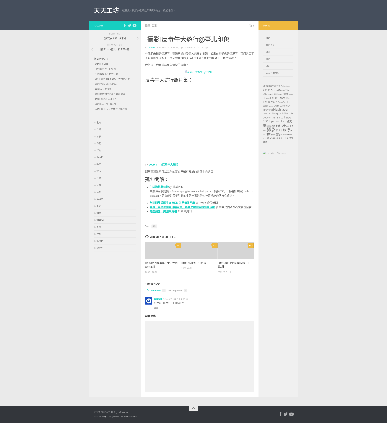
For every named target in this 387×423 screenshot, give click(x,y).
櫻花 (277, 134)
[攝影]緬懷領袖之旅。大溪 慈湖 (109, 94)
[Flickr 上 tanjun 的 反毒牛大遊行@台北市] (199, 72)
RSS (270, 114)
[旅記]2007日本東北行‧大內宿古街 (112, 79)
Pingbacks (179, 290)
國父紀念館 (271, 126)
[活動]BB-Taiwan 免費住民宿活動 (110, 109)
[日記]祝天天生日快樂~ (105, 68)
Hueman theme (130, 416)
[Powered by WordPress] (105, 417)
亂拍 (98, 122)
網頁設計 (158, 299)
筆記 (98, 206)
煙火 (269, 138)
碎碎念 (99, 199)
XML (284, 122)
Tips (271, 121)
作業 (98, 129)
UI (281, 121)
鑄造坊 (99, 247)
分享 (98, 136)
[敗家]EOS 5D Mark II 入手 (106, 99)
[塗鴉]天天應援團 (102, 89)
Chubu (276, 106)
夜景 (283, 125)
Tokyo (277, 122)
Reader (265, 114)
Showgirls (276, 113)
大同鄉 (288, 126)
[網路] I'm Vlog (101, 63)
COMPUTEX (285, 106)
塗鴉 (98, 143)
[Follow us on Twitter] (129, 25)
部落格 (99, 240)
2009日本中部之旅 (272, 86)
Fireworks (268, 109)
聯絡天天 (270, 45)
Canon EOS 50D (271, 98)
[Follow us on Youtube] (134, 25)
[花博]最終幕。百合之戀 (106, 73)
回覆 (156, 308)
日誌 (98, 178)
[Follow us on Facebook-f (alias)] (124, 25)
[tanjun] (274, 153)
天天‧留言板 (272, 73)
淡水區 (283, 135)
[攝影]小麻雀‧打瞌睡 (193, 262)
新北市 (279, 130)
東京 (273, 134)
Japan (285, 109)
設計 (98, 234)
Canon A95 (275, 90)
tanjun (151, 47)
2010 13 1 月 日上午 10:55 (176, 299)
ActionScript (285, 86)
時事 (98, 185)
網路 (98, 213)
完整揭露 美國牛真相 (163, 211)
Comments (157, 290)
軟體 (265, 142)
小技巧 (99, 157)
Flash (277, 109)
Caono (271, 106)
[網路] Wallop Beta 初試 (105, 84)
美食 (98, 227)
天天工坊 (106, 10)
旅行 (98, 171)
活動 (154, 25)
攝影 (147, 25)
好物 (98, 150)
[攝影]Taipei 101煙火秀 (105, 104)
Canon (266, 90)
